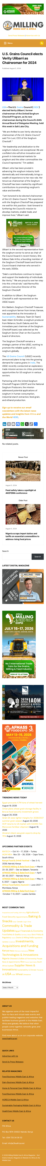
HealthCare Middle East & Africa (16, 1111)
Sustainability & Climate (26, 970)
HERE (15, 417)
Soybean (10, 966)
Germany (24, 935)
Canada (20, 922)
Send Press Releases (16, 35)
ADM (20, 913)
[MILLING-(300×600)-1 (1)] (19, 676)
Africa (33, 414)
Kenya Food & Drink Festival (15, 860)
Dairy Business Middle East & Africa (18, 1082)
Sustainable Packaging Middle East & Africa (21, 1105)
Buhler (14, 922)
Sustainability (9, 316)
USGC (36, 107)
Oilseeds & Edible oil (18, 958)
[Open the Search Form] (42, 43)
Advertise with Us (33, 35)
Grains (20, 107)
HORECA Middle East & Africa (15, 1099)
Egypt (17, 931)
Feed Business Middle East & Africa (18, 1076)
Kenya (5, 950)
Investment (12, 942)
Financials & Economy (32, 930)
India (32, 362)
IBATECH (6, 851)
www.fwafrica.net (9, 1038)
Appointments (22, 917)
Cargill (25, 922)
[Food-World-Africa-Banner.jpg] (23, 437)
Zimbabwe (27, 974)
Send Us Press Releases (12, 1062)
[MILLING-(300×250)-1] (23, 247)
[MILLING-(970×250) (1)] (23, 13)
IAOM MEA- (7, 854)
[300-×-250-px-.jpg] (23, 718)
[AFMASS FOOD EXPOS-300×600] (19, 790)
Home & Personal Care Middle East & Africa (21, 1088)
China (29, 922)
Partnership (31, 959)
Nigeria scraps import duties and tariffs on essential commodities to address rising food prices (22, 536)
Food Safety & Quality (11, 934)
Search (5, 551)
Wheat (19, 974)
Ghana (29, 934)
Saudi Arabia (33, 962)
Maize (12, 951)
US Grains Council (15, 356)
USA (4, 107)
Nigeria (5, 958)
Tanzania (40, 970)
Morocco (18, 951)
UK (3, 974)
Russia (27, 962)
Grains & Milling (22, 937)
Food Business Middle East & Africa (18, 1094)
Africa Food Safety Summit (15, 885)
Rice (22, 961)
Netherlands (24, 951)
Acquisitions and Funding (10, 913)
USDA (13, 975)
